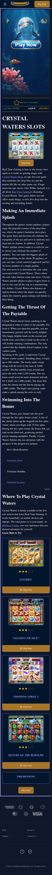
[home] (21, 6)
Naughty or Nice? (26, 638)
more (47, 488)
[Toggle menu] (5, 4)
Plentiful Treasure (16, 482)
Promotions (26, 776)
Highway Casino (10, 525)
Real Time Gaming (21, 191)
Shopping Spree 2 (26, 696)
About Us (31, 830)
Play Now (42, 4)
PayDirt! (26, 579)
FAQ (4, 830)
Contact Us (31, 836)
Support (5, 836)
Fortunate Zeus (14, 460)
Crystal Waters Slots (12, 176)
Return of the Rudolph (25, 755)
